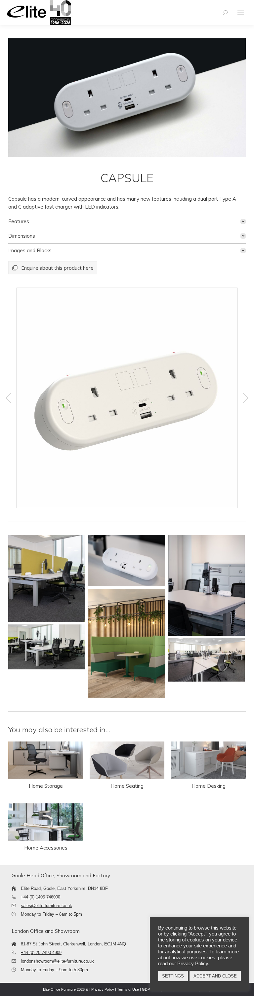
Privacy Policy (102, 989)
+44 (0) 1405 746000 (40, 897)
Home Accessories (45, 848)
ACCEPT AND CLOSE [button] (215, 976)
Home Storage (46, 786)
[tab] (127, 221)
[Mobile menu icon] (240, 12)
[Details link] (46, 760)
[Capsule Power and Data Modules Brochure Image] (46, 578)
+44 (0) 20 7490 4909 (41, 952)
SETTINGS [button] (173, 976)
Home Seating (127, 786)
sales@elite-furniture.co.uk (46, 905)
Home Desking (208, 786)
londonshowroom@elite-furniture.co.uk (57, 961)
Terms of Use (128, 989)
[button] (9, 398)
